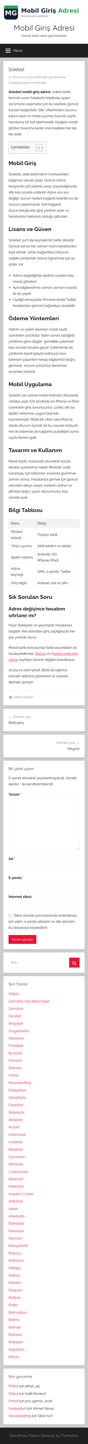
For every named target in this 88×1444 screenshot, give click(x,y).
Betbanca (16, 1260)
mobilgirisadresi (20, 83)
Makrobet (16, 1186)
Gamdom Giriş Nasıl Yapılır (29, 1001)
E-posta (16, 878)
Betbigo (15, 1268)
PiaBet (14, 994)
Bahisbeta (16, 1223)
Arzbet (14, 1127)
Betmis (14, 1320)
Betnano (15, 1335)
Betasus (15, 1253)
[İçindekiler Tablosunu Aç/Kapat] (37, 147)
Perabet (15, 1016)
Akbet (13, 1209)
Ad (12, 859)
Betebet (15, 1283)
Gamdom (16, 1009)
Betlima (15, 1298)
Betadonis (16, 1112)
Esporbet (16, 1105)
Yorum (15, 794)
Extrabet (15, 1060)
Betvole (15, 1327)
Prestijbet (16, 1046)
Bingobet (16, 1023)
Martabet (16, 1164)
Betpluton (16, 1349)
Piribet (13, 1075)
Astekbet (15, 1142)
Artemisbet (17, 1135)
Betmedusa (18, 1312)
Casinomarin (18, 1172)
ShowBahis (17, 1098)
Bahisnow (16, 1231)
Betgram (15, 1290)
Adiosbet (16, 1201)
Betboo (14, 1275)
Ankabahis (17, 1216)
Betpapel (16, 1342)
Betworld (16, 1179)
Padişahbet (17, 1090)
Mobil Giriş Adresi (44, 28)
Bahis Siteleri (24, 697)
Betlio (13, 1305)
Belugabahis (18, 1246)
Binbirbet (16, 1149)
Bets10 (40, 654)
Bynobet (15, 1053)
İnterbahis (16, 1038)
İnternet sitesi (20, 897)
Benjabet (16, 1120)
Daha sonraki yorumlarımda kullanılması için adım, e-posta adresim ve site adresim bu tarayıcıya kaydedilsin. (43, 921)
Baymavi (15, 1238)
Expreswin (17, 1157)
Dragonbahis (19, 1031)
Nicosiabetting (20, 1083)
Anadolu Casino (21, 1194)
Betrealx (15, 1068)
